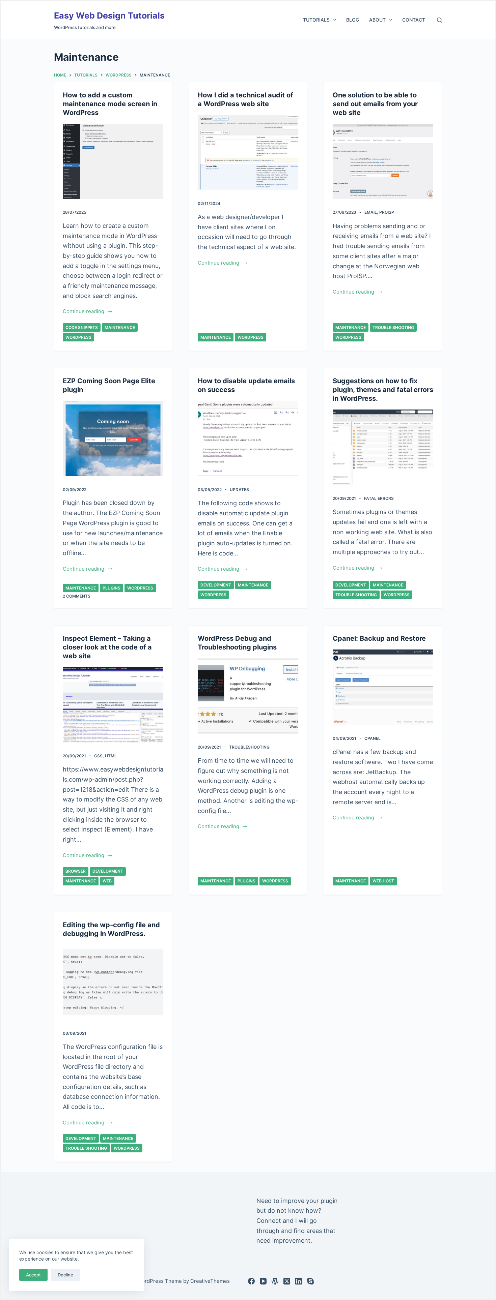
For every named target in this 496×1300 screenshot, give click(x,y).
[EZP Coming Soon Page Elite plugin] (113, 438)
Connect (268, 1220)
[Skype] (310, 1281)
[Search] (439, 20)
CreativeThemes (210, 1281)
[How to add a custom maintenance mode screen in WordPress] (113, 161)
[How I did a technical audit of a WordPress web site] (248, 152)
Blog (352, 20)
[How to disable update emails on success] (248, 438)
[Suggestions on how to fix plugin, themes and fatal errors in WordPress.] (383, 447)
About (377, 20)
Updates (239, 489)
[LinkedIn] (298, 1281)
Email (370, 212)
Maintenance (120, 327)
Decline (65, 1274)
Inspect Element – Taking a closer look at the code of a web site (107, 647)
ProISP (386, 212)
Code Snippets (81, 327)
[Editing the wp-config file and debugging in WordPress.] (113, 982)
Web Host (383, 880)
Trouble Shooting (393, 327)
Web (107, 880)
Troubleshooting (249, 747)
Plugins (111, 588)
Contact (413, 20)
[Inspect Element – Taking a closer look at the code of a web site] (113, 705)
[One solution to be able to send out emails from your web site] (383, 161)
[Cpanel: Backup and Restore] (383, 687)
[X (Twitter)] (286, 1281)
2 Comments (76, 596)
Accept (33, 1274)
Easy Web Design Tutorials (109, 15)
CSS (98, 755)
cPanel (372, 738)
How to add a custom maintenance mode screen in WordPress (110, 104)
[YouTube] (263, 1281)
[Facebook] (251, 1281)
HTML (111, 755)
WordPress (78, 337)
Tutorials (316, 20)
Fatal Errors (379, 498)
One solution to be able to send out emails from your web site (375, 104)
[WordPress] (275, 1281)
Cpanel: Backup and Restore (379, 638)
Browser (75, 871)
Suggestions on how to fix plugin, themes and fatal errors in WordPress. (383, 389)
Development (215, 584)
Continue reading (83, 312)
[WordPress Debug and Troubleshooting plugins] (248, 696)
